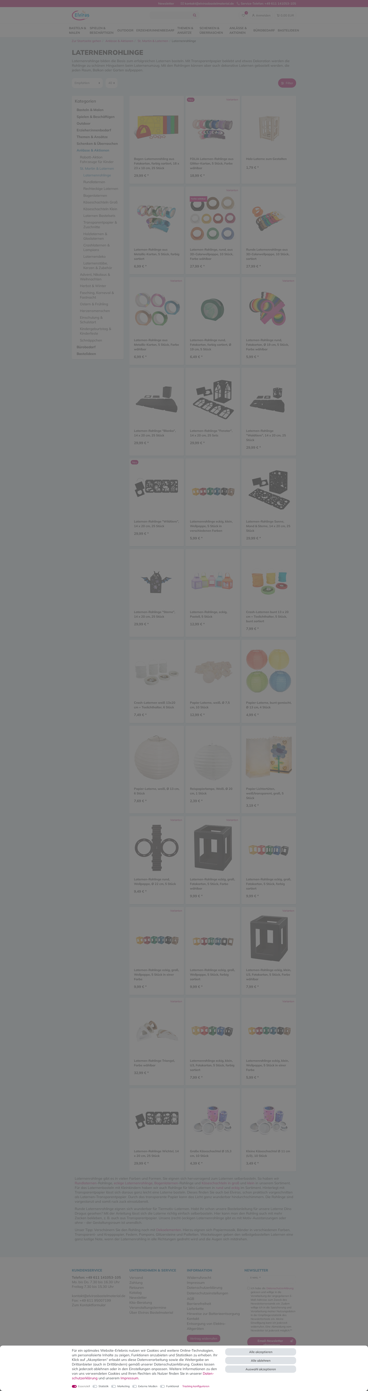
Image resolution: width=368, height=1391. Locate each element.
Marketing (123, 1386)
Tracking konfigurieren (195, 1386)
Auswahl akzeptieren (261, 1369)
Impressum (129, 1378)
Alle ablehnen (260, 1360)
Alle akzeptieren (260, 1352)
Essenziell (84, 1386)
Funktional (172, 1386)
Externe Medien (147, 1386)
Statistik (103, 1386)
